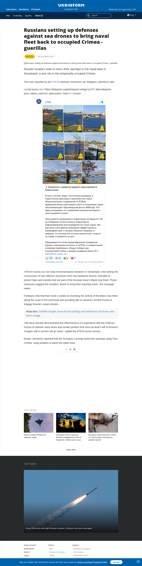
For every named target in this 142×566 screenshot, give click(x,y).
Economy (17, 15)
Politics (52, 555)
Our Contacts (78, 552)
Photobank (35, 9)
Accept (116, 562)
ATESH (56, 82)
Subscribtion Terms (81, 555)
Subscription (11, 9)
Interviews (29, 549)
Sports (28, 15)
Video (26, 556)
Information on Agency (82, 549)
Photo (27, 552)
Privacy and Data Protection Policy (92, 562)
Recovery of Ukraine (57, 552)
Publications (30, 545)
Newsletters (24, 9)
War (8, 15)
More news (71, 450)
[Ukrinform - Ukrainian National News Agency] (71, 5)
